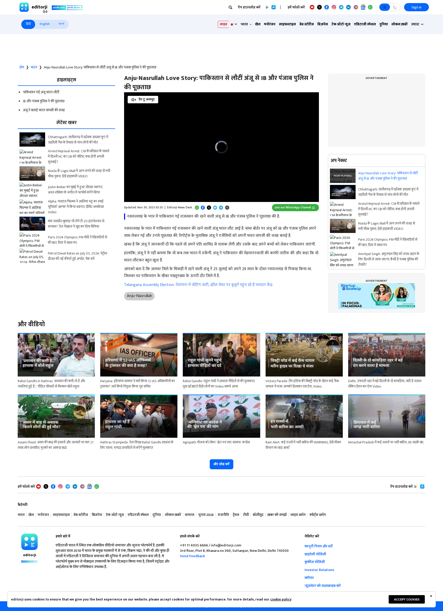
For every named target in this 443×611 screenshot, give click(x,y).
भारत (34, 67)
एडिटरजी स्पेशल (365, 24)
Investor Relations (319, 570)
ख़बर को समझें (277, 515)
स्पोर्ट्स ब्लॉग (317, 515)
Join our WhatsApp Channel (293, 207)
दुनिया (383, 24)
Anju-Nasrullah (139, 295)
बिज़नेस (322, 24)
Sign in (416, 7)
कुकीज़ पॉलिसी (315, 562)
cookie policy (280, 599)
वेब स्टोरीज (306, 24)
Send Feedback (192, 556)
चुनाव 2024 (206, 515)
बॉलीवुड (258, 515)
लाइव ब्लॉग (298, 515)
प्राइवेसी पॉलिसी (315, 554)
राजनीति (223, 515)
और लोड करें (221, 464)
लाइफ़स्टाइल (287, 24)
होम (21, 67)
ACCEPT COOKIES (406, 599)
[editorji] (29, 542)
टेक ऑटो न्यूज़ (340, 24)
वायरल (189, 515)
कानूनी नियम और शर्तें (319, 546)
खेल (257, 24)
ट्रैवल (236, 515)
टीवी (246, 515)
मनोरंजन (269, 24)
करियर (309, 578)
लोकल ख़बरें (399, 24)
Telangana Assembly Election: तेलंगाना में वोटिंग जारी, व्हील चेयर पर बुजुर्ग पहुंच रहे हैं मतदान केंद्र (198, 284)
